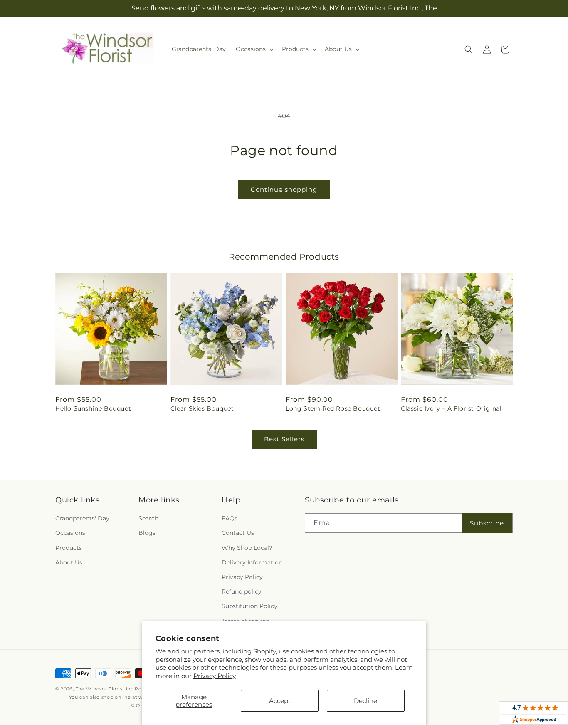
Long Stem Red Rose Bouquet (333, 408)
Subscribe (487, 523)
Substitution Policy (249, 606)
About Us (68, 562)
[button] (254, 49)
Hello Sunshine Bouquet (93, 408)
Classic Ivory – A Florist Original (451, 408)
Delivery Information (252, 562)
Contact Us (238, 533)
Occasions (70, 533)
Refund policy (242, 591)
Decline (365, 701)
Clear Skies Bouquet (202, 408)
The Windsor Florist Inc (104, 689)
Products (68, 548)
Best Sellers (284, 439)
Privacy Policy (214, 676)
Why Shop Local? (247, 548)
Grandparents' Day (82, 518)
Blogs (147, 533)
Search (148, 518)
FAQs (229, 518)
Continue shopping (284, 189)
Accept (280, 701)
